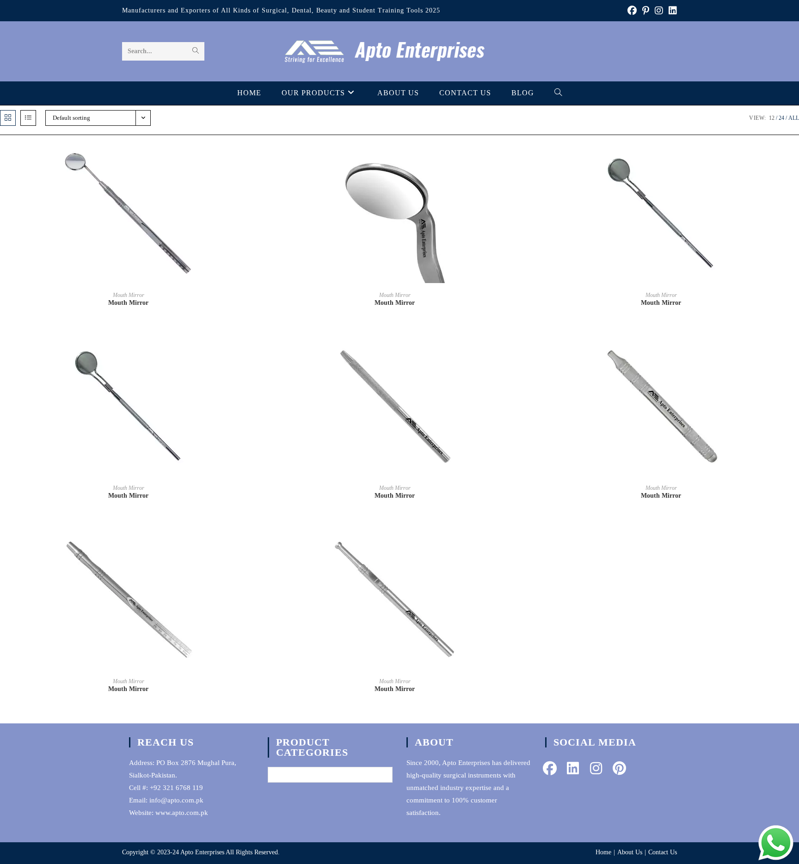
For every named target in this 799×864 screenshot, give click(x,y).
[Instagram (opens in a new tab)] (659, 10)
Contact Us (662, 852)
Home (603, 852)
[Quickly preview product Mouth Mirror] (254, 160)
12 (771, 118)
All (793, 118)
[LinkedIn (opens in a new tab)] (671, 10)
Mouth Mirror (128, 295)
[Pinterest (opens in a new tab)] (645, 10)
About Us (629, 852)
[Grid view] (8, 118)
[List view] (28, 118)
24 (781, 118)
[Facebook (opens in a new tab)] (632, 10)
